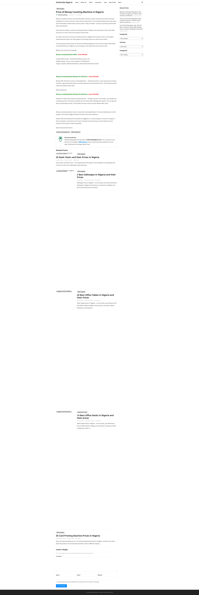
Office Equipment (75, 132)
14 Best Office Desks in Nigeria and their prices (95, 416)
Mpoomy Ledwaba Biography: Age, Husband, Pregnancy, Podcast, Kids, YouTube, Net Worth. (131, 13)
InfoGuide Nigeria (64, 2)
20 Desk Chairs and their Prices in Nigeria (77, 157)
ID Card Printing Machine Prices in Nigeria (78, 535)
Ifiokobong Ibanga (62, 15)
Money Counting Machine (63, 132)
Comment (59, 556)
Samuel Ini (80, 180)
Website (100, 575)
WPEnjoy (111, 592)
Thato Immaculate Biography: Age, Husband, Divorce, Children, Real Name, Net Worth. (130, 20)
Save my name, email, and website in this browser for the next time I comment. (78, 582)
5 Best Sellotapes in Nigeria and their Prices (96, 176)
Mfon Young (60, 160)
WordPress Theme (103, 592)
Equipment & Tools (82, 412)
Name (58, 575)
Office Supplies (60, 8)
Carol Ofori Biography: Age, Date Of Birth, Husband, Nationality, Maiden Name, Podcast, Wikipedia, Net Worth (131, 27)
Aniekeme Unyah (61, 538)
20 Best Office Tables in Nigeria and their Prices (95, 296)
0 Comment (79, 15)
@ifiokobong (83, 142)
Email (79, 575)
